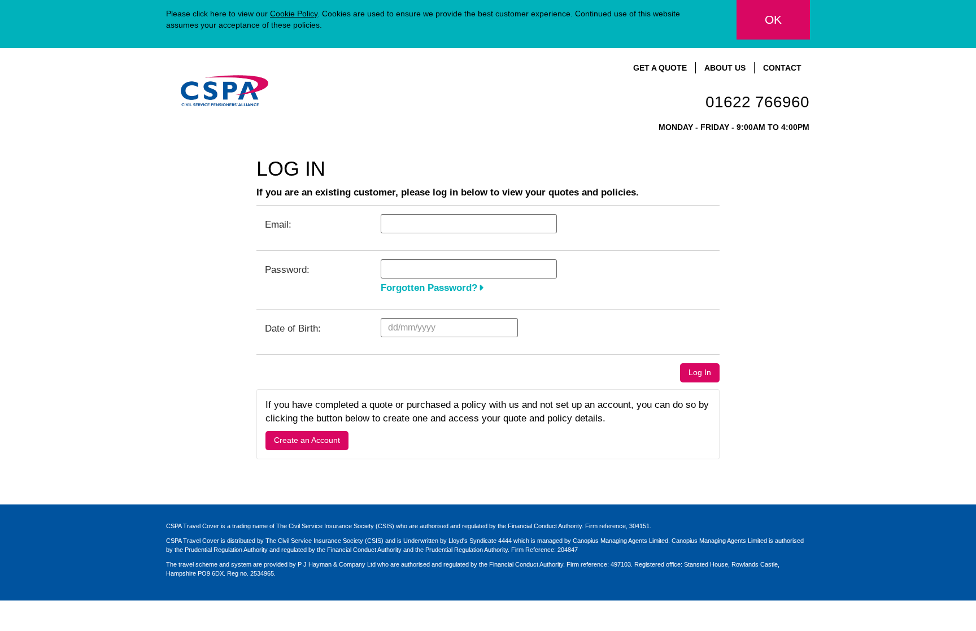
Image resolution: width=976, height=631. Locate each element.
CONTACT (782, 67)
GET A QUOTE (660, 67)
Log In (700, 372)
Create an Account (307, 440)
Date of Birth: (293, 328)
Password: (287, 269)
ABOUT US (725, 67)
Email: (278, 224)
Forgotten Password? (429, 287)
